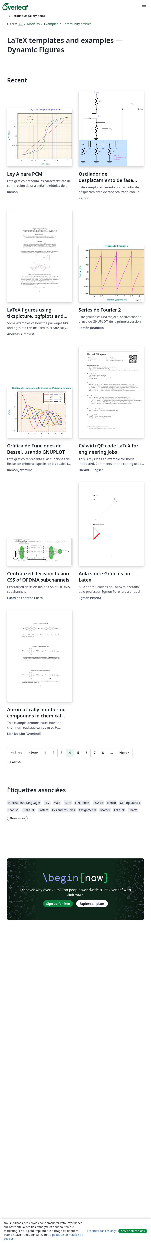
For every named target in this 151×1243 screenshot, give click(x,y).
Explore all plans (92, 904)
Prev (33, 753)
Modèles (33, 24)
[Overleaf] (15, 6)
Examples (51, 24)
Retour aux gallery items (26, 16)
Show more (17, 818)
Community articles (77, 24)
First (16, 753)
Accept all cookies (133, 1231)
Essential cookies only (101, 1231)
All (20, 24)
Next (124, 753)
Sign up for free (58, 904)
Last (15, 762)
